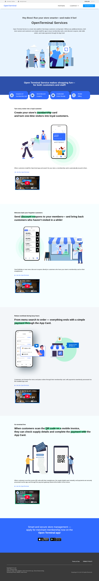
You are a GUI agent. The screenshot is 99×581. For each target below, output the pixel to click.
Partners (61, 6)
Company (73, 6)
